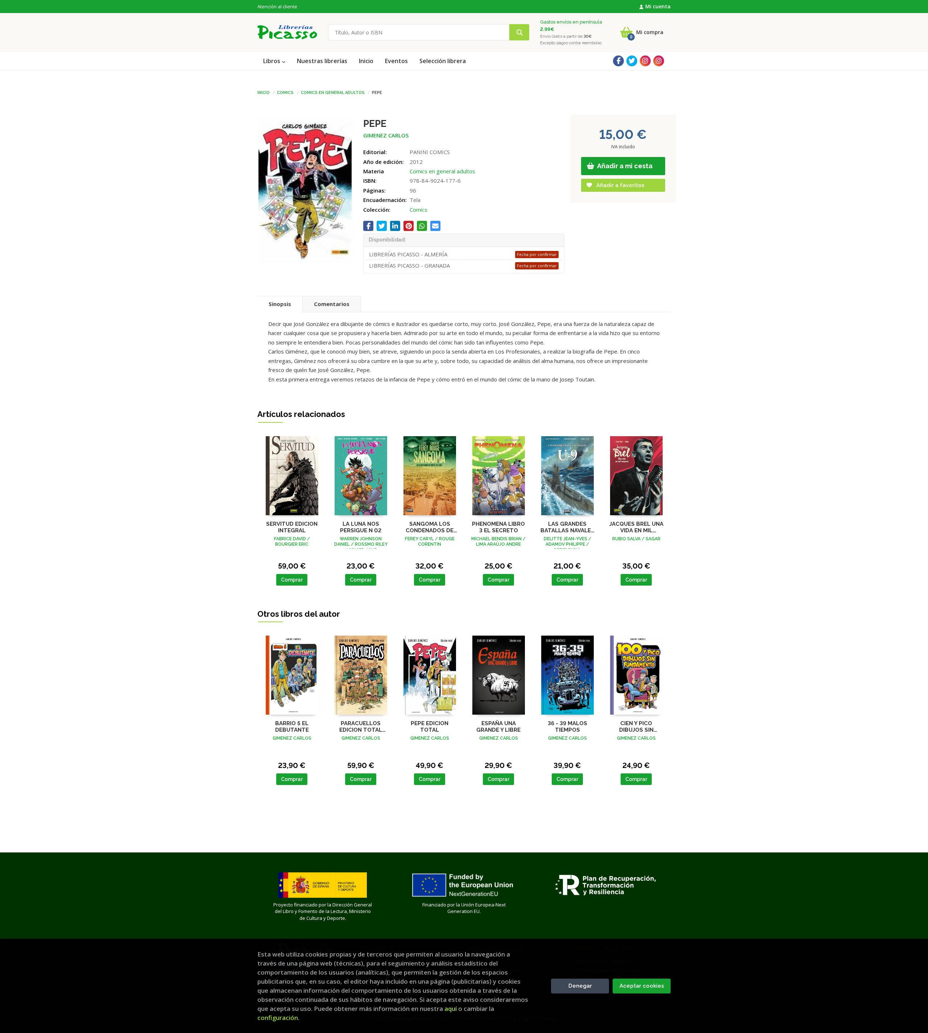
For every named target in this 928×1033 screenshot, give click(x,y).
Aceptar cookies (642, 986)
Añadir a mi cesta (624, 166)
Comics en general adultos (333, 92)
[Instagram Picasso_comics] (658, 60)
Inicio (263, 92)
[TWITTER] (631, 60)
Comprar (292, 580)
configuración (277, 1017)
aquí (450, 1008)
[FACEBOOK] (618, 60)
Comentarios (331, 303)
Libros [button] (272, 61)
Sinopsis (280, 303)
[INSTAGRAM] (645, 60)
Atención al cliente (277, 6)
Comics (285, 92)
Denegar (580, 986)
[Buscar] (519, 32)
